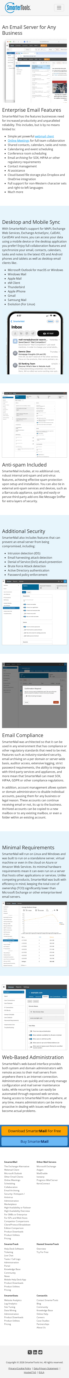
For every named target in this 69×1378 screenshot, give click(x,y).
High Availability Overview (17, 1210)
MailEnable (42, 1173)
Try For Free (42, 1252)
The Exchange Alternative (16, 1166)
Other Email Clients (13, 1176)
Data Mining (10, 1310)
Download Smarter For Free (34, 1131)
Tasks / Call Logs (12, 1259)
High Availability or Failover (17, 1207)
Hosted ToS (30, 1372)
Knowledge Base (12, 1269)
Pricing (7, 1238)
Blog (39, 1303)
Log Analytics (10, 1303)
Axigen (40, 1169)
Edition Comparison (14, 1228)
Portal (7, 1265)
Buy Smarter (34, 1141)
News (7, 1276)
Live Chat (8, 1255)
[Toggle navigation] (59, 7)
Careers (41, 1317)
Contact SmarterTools (47, 1300)
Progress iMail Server (47, 1180)
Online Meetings (18, 141)
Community (10, 1272)
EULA (41, 1372)
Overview (41, 1248)
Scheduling (9, 1183)
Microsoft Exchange (46, 1166)
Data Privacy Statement (46, 1368)
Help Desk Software (14, 1248)
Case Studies (43, 1320)
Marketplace (10, 1204)
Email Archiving (11, 1190)
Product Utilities (12, 1235)
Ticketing (8, 1252)
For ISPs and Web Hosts (15, 1217)
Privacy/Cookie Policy (19, 1368)
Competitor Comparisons (16, 1221)
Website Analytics (13, 1300)
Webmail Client (11, 1169)
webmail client (44, 136)
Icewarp (40, 1176)
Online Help (42, 1313)
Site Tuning (9, 1307)
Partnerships (43, 1324)
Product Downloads (13, 1231)
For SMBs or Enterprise (15, 1214)
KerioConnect (43, 1183)
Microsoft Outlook (13, 1173)
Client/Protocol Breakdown (17, 1224)
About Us (41, 1327)
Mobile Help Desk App (15, 1279)
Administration (11, 1200)
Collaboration (11, 1187)
